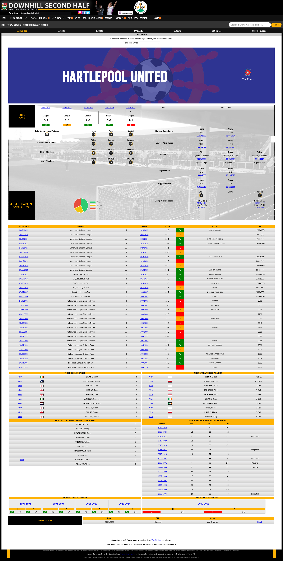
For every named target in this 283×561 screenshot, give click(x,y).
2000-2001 (144, 301)
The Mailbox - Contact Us (139, 18)
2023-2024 (144, 239)
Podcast (108, 18)
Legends (61, 30)
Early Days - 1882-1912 (61, 18)
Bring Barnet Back (18, 18)
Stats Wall (216, 30)
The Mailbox (157, 540)
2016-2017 (144, 274)
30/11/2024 (66, 108)
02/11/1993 (23, 367)
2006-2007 (144, 292)
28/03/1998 (23, 327)
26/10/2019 (23, 261)
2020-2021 (144, 248)
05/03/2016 (201, 187)
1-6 (243, 512)
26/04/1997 (23, 336)
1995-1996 (144, 345)
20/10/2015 (23, 288)
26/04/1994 (23, 363)
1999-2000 (144, 310)
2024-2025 (144, 230)
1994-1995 (144, 354)
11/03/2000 (201, 136)
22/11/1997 (23, 332)
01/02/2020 (23, 257)
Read (259, 522)
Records (99, 30)
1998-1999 (144, 319)
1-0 (36, 512)
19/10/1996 (23, 341)
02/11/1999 (23, 314)
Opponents (27, 25)
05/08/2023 (109, 108)
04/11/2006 (23, 297)
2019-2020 (144, 257)
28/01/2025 (45, 108)
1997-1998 (144, 327)
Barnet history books (127, 554)
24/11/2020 (23, 252)
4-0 (20, 512)
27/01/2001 (260, 207)
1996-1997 (144, 336)
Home (4, 18)
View (20, 377)
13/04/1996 (201, 175)
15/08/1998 (23, 323)
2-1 (53, 512)
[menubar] (80, 18)
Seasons (177, 30)
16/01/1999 (23, 319)
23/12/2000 (230, 187)
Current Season (259, 30)
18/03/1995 (23, 354)
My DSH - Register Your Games (88, 18)
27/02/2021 (130, 108)
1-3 (182, 512)
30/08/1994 (23, 358)
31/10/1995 (230, 147)
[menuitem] (4, 18)
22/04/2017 (23, 274)
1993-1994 (144, 363)
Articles (120, 18)
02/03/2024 (88, 108)
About (156, 18)
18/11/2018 (230, 175)
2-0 (102, 512)
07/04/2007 (23, 292)
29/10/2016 (201, 203)
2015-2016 (144, 283)
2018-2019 (144, 266)
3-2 (86, 512)
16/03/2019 (201, 147)
